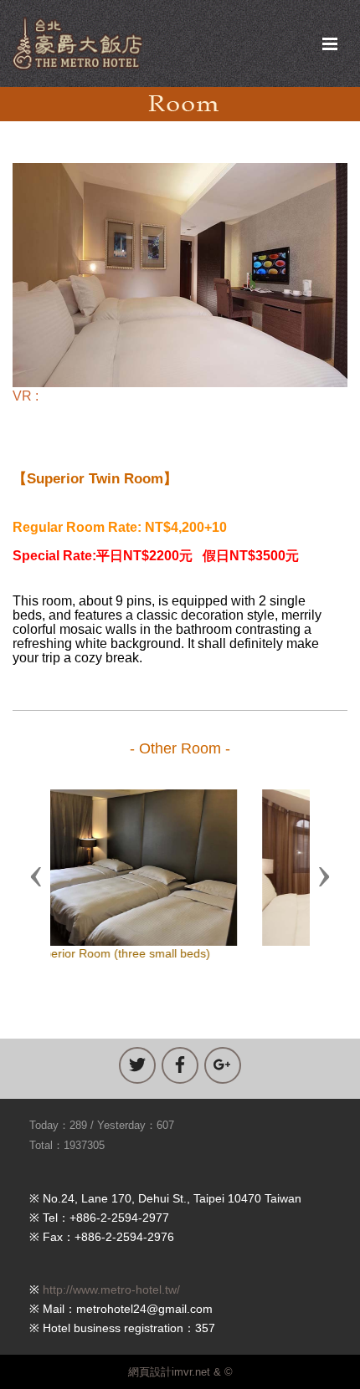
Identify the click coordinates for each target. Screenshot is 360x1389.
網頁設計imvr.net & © (180, 1372)
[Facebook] (180, 1065)
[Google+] (222, 1065)
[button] (36, 875)
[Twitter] (137, 1065)
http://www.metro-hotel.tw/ (111, 1289)
